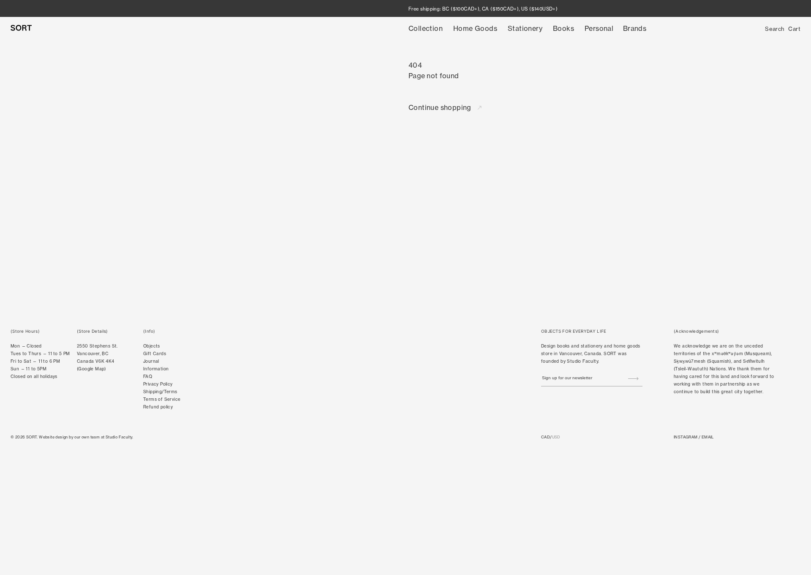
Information (156, 369)
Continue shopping (440, 107)
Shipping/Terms (160, 391)
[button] (425, 28)
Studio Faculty (582, 361)
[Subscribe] (633, 379)
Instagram (686, 437)
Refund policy (158, 407)
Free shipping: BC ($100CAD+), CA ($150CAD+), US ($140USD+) (483, 9)
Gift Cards (154, 353)
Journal (151, 361)
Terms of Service (161, 399)
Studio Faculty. (119, 437)
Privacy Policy (158, 384)
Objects (151, 346)
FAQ (147, 376)
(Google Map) (91, 369)
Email (708, 437)
